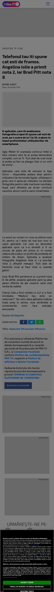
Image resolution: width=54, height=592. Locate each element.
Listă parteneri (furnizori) (10, 577)
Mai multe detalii (34, 545)
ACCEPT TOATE (27, 583)
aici (38, 554)
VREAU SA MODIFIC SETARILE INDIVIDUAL (27, 587)
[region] (27, 561)
